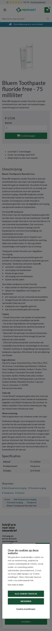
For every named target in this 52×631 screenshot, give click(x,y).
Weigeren (26, 601)
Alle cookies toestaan (26, 594)
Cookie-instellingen (25, 609)
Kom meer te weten (15, 585)
